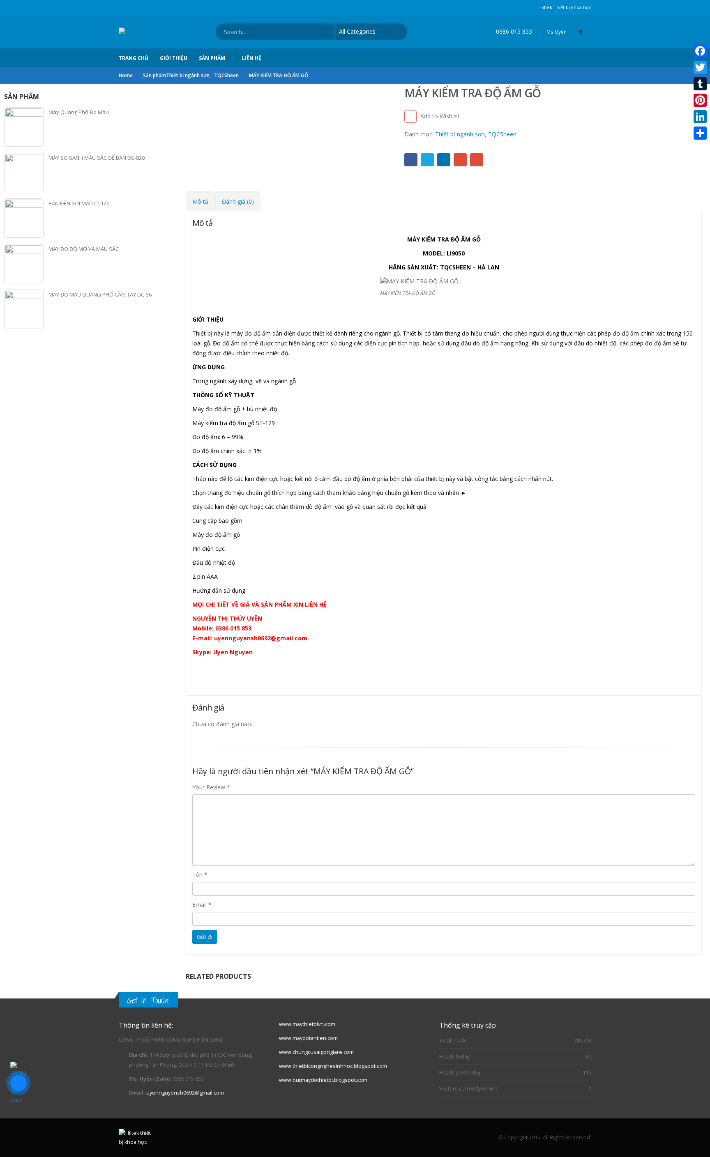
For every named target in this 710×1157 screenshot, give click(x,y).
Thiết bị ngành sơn (460, 134)
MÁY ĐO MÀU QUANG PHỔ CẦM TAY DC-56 (100, 294)
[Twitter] (700, 67)
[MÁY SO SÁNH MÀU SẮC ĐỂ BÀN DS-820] (24, 172)
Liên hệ (251, 58)
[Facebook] (700, 51)
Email (476, 159)
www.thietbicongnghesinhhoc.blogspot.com (333, 1066)
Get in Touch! (148, 1000)
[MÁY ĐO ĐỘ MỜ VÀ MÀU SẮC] (24, 263)
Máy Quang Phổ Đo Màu (78, 112)
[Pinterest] (700, 100)
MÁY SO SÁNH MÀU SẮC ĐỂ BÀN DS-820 (96, 157)
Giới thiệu (173, 58)
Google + (460, 159)
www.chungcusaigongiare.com (316, 1052)
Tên (199, 875)
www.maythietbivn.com (307, 1024)
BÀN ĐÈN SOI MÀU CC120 (78, 203)
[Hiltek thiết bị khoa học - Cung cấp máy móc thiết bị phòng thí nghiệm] (152, 31)
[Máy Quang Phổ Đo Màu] (24, 127)
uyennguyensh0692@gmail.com (185, 1092)
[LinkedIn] (700, 116)
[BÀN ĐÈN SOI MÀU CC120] (24, 218)
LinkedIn (443, 159)
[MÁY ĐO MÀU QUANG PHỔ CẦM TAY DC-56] (24, 309)
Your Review (211, 787)
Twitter (427, 159)
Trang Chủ (133, 58)
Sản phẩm (212, 58)
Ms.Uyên (556, 31)
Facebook (410, 159)
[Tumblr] (700, 84)
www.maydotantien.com (308, 1038)
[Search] (397, 31)
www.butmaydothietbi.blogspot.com (323, 1079)
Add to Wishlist (440, 116)
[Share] (700, 133)
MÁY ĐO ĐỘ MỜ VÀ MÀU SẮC (83, 249)
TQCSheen (502, 134)
